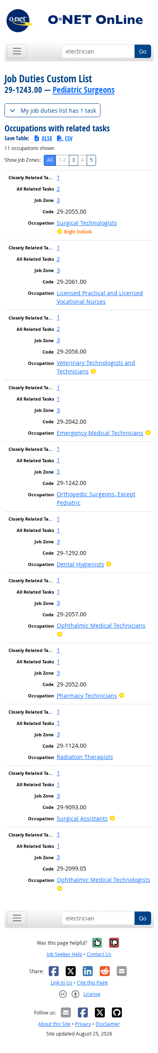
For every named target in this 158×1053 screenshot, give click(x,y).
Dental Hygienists (80, 564)
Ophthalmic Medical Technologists (103, 880)
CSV (69, 138)
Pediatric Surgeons (84, 89)
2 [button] (58, 189)
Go (142, 51)
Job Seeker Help (64, 954)
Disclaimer (108, 1024)
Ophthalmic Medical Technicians (101, 625)
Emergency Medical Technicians (100, 433)
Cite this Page (92, 982)
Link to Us (62, 982)
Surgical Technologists (87, 223)
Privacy (83, 1024)
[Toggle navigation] (17, 51)
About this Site (54, 1024)
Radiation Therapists (85, 757)
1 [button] (58, 177)
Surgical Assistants (82, 818)
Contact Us (99, 954)
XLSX (47, 138)
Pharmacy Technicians (87, 695)
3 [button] (58, 200)
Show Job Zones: (22, 160)
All (50, 160)
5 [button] (58, 471)
